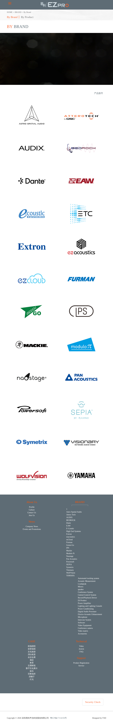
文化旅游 (32, 652)
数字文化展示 (31, 668)
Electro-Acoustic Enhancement (90, 614)
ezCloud (69, 540)
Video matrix (83, 631)
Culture (32, 510)
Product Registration (81, 663)
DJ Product (82, 600)
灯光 (32, 679)
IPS (67, 548)
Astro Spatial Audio (74, 512)
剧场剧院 (32, 646)
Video (81, 646)
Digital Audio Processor (87, 612)
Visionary (70, 570)
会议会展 (32, 657)
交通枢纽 (32, 666)
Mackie (69, 551)
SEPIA (69, 564)
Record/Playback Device (87, 598)
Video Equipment (85, 625)
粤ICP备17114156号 (58, 718)
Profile (31, 507)
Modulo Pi (70, 553)
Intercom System (84, 620)
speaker (81, 589)
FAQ (81, 652)
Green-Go (70, 545)
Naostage (69, 556)
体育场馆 (32, 649)
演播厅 (32, 677)
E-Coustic (70, 528)
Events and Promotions (32, 529)
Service (81, 666)
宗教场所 (32, 674)
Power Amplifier (84, 603)
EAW (68, 526)
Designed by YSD (99, 718)
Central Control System (87, 595)
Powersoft (70, 562)
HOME (10, 12)
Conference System (85, 592)
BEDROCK (70, 520)
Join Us (32, 515)
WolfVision (70, 573)
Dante (68, 523)
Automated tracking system (88, 578)
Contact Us (31, 513)
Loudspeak (82, 584)
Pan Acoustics (71, 559)
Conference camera (85, 628)
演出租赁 (32, 654)
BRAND (18, 12)
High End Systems (73, 531)
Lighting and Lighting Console (90, 606)
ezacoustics (70, 537)
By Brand (27, 12)
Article (81, 649)
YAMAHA (70, 576)
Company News (32, 526)
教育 (32, 663)
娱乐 (32, 671)
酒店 (32, 660)
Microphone (82, 617)
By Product (27, 17)
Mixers (80, 587)
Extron (69, 534)
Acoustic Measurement (86, 581)
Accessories (82, 634)
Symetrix (69, 567)
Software (81, 623)
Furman (69, 542)
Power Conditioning (86, 609)
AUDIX (69, 517)
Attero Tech (71, 515)
